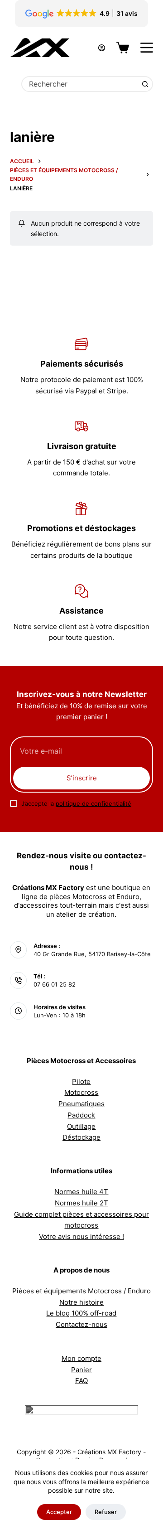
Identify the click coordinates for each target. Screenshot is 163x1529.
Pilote (81, 1081)
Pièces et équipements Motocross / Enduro (81, 1291)
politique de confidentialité (93, 803)
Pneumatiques (81, 1103)
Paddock (81, 1115)
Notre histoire (81, 1302)
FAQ (81, 1380)
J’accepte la (76, 803)
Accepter (59, 1511)
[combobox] (80, 84)
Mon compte (81, 1358)
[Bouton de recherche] (145, 84)
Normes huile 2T (81, 1203)
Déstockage (81, 1137)
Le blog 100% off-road (81, 1313)
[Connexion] (101, 47)
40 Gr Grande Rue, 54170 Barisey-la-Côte (92, 954)
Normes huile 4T (81, 1191)
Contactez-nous (81, 1324)
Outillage (81, 1126)
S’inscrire (82, 778)
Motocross (81, 1092)
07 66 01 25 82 (55, 984)
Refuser (106, 1511)
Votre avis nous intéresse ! (81, 1236)
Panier (81, 1369)
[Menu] (146, 47)
